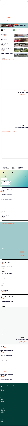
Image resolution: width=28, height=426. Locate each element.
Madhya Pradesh (7, 13)
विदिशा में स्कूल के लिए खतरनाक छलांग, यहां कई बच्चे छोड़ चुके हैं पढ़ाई (7, 370)
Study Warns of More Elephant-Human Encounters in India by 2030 (7, 204)
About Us (2, 388)
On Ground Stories (3, 413)
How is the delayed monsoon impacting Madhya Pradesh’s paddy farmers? (6, 267)
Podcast (24, 24)
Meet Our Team (2, 390)
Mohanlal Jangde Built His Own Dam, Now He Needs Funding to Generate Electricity (6, 290)
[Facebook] (12, 385)
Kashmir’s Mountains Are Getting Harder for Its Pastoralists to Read (8, 48)
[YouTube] (9, 385)
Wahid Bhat (2, 40)
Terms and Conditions (3, 397)
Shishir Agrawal (22, 94)
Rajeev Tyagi (8, 17)
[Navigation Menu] (26, 1)
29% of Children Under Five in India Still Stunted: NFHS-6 (7, 301)
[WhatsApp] (7, 385)
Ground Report (3, 263)
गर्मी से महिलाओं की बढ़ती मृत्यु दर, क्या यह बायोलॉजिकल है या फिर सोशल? (7, 360)
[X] (11, 385)
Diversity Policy (2, 396)
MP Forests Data (2, 418)
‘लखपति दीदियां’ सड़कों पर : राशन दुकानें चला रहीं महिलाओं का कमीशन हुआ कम (7, 346)
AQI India (2, 420)
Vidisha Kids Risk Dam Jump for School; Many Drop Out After (7, 53)
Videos (1, 409)
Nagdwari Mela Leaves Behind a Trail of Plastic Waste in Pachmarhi (7, 15)
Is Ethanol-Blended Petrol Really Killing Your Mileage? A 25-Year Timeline (7, 190)
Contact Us (2, 389)
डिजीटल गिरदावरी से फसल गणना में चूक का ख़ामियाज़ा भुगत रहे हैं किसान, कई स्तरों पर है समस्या (7, 375)
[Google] (13, 385)
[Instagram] (8, 385)
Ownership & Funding (3, 391)
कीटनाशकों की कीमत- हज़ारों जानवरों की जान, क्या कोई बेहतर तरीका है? (6, 380)
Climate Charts (2, 422)
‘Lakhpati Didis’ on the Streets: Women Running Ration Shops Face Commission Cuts (8, 34)
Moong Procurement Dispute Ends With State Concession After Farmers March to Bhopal (6, 262)
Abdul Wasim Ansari (4, 35)
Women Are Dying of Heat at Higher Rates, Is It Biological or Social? (8, 43)
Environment (2, 411)
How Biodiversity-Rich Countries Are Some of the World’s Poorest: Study (6, 273)
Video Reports (22, 125)
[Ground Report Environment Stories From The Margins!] (3, 1)
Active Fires (2, 421)
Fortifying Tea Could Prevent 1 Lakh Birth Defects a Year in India (8, 296)
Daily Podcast (2, 407)
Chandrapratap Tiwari (4, 302)
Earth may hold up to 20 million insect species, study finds (7, 278)
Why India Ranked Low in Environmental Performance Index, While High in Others (8, 39)
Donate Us (2, 402)
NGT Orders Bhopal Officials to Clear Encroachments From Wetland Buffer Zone (6, 195)
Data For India (2, 419)
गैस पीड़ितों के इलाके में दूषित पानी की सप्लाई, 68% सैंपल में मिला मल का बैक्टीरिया (7, 365)
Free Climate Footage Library (4, 408)
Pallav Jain (22, 163)
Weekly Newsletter (3, 401)
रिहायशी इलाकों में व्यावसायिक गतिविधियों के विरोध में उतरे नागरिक (6, 356)
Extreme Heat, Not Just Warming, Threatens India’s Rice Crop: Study (7, 199)
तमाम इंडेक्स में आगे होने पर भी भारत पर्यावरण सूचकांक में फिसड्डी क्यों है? (7, 351)
